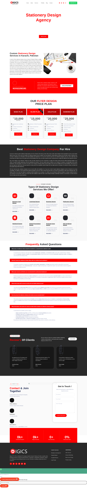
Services (36, 2)
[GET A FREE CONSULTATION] (15, 83)
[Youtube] (63, 2)
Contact (50, 2)
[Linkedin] (22, 464)
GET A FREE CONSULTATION (18, 86)
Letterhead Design (34, 201)
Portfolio (42, 2)
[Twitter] (61, 2)
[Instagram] (65, 2)
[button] (43, 248)
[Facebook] (59, 2)
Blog (47, 2)
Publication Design (68, 201)
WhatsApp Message (23, 479)
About (32, 2)
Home (27, 2)
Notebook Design (17, 223)
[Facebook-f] (11, 464)
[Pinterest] (25, 464)
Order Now (18, 134)
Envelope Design (51, 201)
